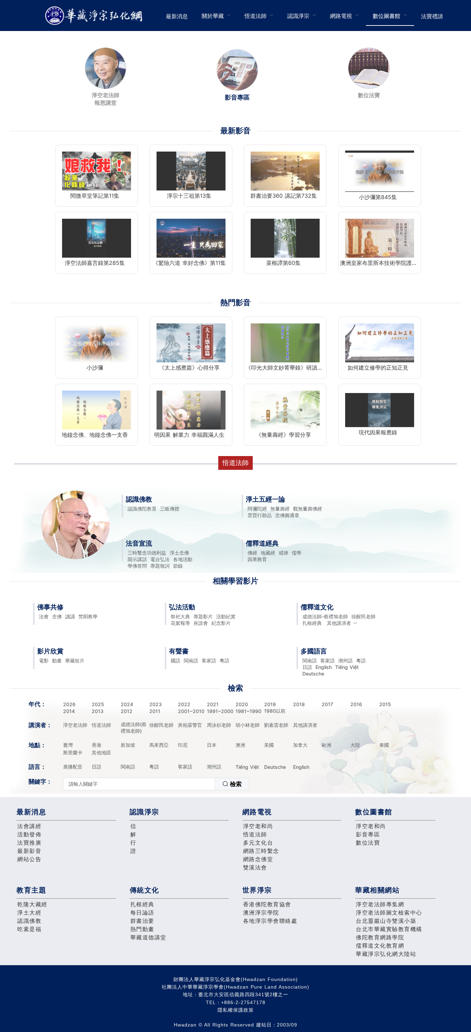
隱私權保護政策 (236, 1010)
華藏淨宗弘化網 (95, 15)
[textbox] (139, 784)
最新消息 (177, 16)
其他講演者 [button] (339, 623)
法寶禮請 (432, 16)
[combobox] (156, 784)
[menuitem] (177, 15)
